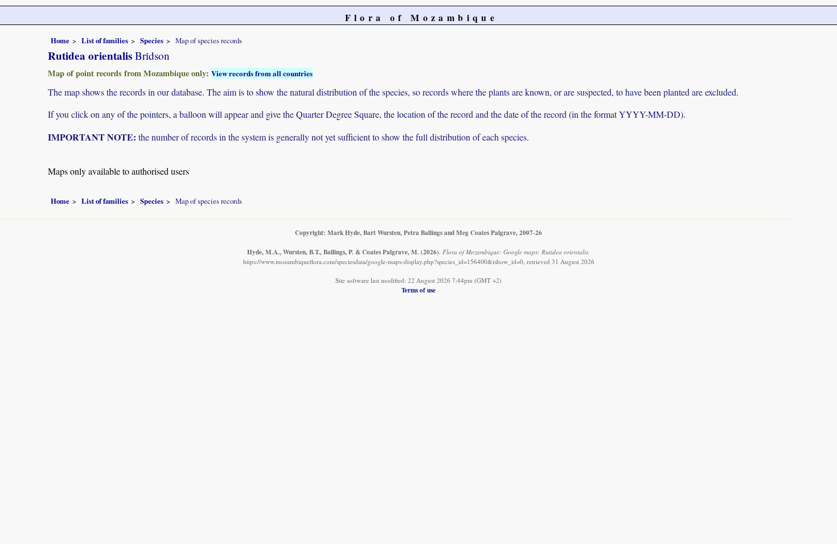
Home (60, 40)
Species (151, 40)
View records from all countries (262, 73)
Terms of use (418, 290)
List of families (104, 40)
